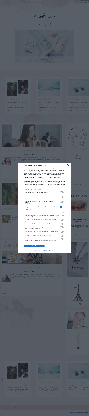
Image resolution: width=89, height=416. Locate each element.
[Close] (68, 165)
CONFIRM (34, 245)
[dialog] (44, 208)
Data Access (44, 250)
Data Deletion (37, 250)
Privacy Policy (52, 250)
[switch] (62, 192)
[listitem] (44, 189)
